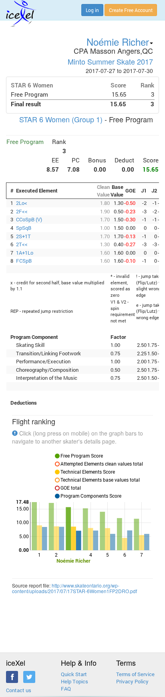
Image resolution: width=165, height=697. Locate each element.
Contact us (18, 690)
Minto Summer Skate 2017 (110, 61)
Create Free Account (131, 10)
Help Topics (74, 681)
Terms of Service (135, 674)
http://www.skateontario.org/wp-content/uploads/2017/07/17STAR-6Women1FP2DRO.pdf (74, 588)
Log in (92, 10)
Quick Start (74, 674)
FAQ (66, 688)
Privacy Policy (132, 681)
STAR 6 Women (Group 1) (61, 119)
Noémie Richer (118, 41)
